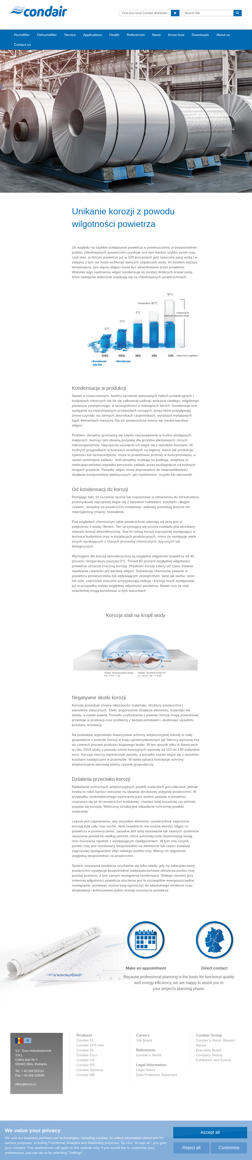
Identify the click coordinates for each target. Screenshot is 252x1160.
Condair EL (85, 1040)
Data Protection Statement (156, 1075)
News (156, 35)
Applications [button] (92, 35)
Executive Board (208, 1050)
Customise (229, 1147)
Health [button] (114, 35)
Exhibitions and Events (213, 1060)
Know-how (176, 35)
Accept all (210, 1132)
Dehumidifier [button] (47, 35)
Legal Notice (146, 1070)
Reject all (191, 1147)
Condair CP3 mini (90, 1045)
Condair (38, 11)
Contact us (22, 45)
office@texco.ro (25, 1084)
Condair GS (86, 1060)
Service (70, 35)
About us (223, 35)
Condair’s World (148, 1055)
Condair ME (86, 1075)
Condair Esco (87, 1055)
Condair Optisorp (90, 1070)
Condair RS (85, 1065)
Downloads (200, 35)
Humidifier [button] (22, 35)
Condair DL (85, 1050)
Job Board (144, 1040)
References (136, 35)
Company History (209, 1055)
